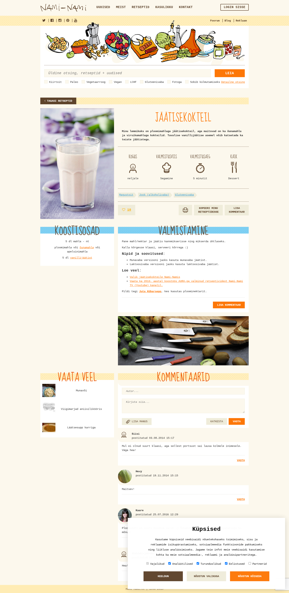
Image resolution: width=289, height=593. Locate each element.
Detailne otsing (233, 82)
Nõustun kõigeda (249, 576)
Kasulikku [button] (164, 7)
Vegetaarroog (96, 82)
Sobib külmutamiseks (205, 82)
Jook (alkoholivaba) (154, 194)
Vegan (118, 82)
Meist (121, 7)
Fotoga (177, 82)
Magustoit (126, 194)
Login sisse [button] (234, 7)
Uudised (103, 7)
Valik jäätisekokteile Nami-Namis (155, 277)
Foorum (215, 20)
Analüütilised (182, 563)
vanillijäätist (81, 257)
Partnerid (259, 563)
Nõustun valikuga (206, 576)
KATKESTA (216, 421)
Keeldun (163, 576)
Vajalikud (157, 563)
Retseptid (140, 7)
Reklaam (241, 20)
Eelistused (237, 563)
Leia (229, 73)
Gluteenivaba (154, 82)
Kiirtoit (55, 82)
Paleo (74, 82)
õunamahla (87, 247)
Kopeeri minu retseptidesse (208, 210)
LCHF (133, 82)
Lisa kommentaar (237, 210)
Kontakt (186, 7)
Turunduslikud (211, 563)
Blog (228, 20)
